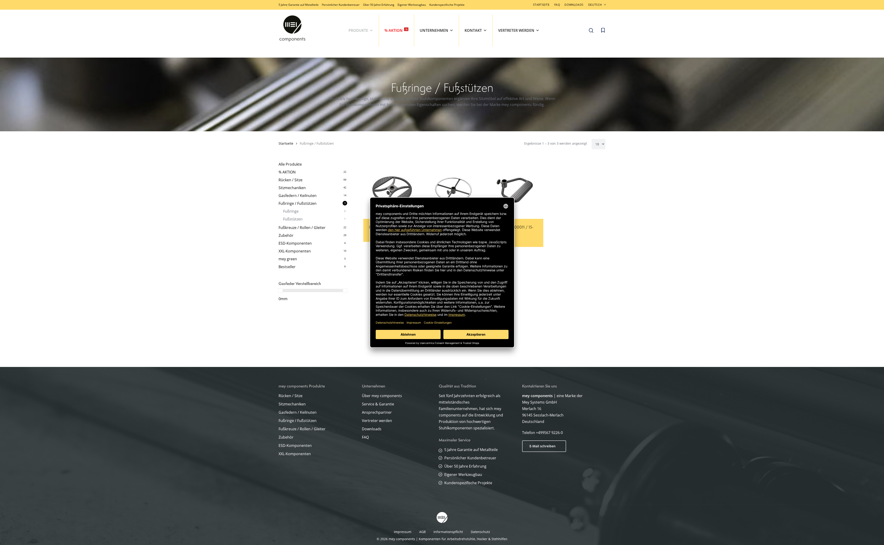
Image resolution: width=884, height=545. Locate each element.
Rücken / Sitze (290, 179)
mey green (288, 258)
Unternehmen (434, 30)
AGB (422, 532)
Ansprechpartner (377, 412)
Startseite (286, 143)
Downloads (371, 428)
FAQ (365, 437)
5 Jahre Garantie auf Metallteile (299, 5)
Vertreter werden (516, 30)
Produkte (358, 30)
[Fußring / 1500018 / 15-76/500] (453, 190)
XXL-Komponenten (295, 251)
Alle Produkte (290, 164)
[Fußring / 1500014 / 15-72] (392, 190)
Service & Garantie (378, 404)
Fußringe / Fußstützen (298, 203)
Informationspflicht (448, 532)
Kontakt (473, 30)
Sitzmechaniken (292, 187)
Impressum (402, 532)
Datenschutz (480, 532)
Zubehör (286, 235)
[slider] (280, 290)
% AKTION (395, 30)
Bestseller (287, 266)
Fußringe (291, 211)
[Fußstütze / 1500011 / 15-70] (514, 190)
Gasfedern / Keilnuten (298, 195)
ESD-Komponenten (295, 243)
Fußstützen (292, 219)
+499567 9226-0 (549, 432)
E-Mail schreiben (542, 446)
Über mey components (382, 395)
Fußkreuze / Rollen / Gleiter (302, 227)
